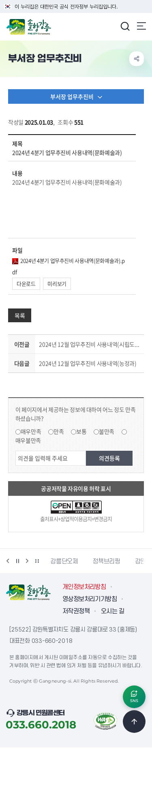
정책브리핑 (84, 561)
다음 (27, 561)
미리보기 (56, 283)
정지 (17, 561)
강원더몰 (124, 561)
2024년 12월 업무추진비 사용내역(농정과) (87, 363)
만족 (59, 431)
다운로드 (26, 283)
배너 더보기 (36, 561)
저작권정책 (76, 611)
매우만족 (31, 431)
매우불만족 (28, 440)
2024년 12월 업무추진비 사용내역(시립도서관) (90, 344)
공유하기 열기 (136, 58)
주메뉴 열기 (141, 26)
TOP (134, 721)
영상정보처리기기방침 (89, 599)
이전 (7, 561)
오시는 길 (112, 611)
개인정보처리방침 (84, 587)
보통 (81, 431)
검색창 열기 (125, 26)
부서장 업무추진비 (72, 96)
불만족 (106, 431)
